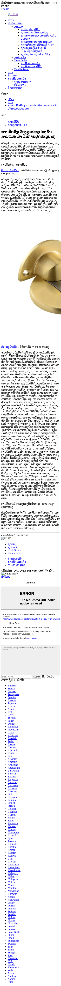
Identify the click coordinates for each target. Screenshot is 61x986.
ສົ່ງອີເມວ (5, 576)
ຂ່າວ (10, 72)
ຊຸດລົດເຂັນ (20, 57)
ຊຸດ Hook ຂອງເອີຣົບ (31, 66)
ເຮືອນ (11, 20)
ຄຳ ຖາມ (12, 75)
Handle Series (21, 69)
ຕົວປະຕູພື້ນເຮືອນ (10, 170)
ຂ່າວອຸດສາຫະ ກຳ (17, 125)
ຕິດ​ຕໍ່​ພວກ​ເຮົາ (15, 88)
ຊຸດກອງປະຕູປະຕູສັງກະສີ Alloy (37, 45)
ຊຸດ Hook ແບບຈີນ (30, 63)
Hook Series (20, 60)
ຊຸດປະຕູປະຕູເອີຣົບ (30, 29)
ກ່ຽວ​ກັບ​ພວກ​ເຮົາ (17, 78)
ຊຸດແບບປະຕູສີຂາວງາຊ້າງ (34, 32)
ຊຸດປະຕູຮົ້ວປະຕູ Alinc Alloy (35, 54)
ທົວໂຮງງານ (20, 84)
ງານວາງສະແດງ (23, 81)
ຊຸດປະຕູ (18, 26)
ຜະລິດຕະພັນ (15, 23)
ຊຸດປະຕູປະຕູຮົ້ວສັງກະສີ (33, 48)
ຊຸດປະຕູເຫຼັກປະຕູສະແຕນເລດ (36, 41)
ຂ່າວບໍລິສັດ (14, 121)
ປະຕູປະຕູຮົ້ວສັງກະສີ (31, 51)
